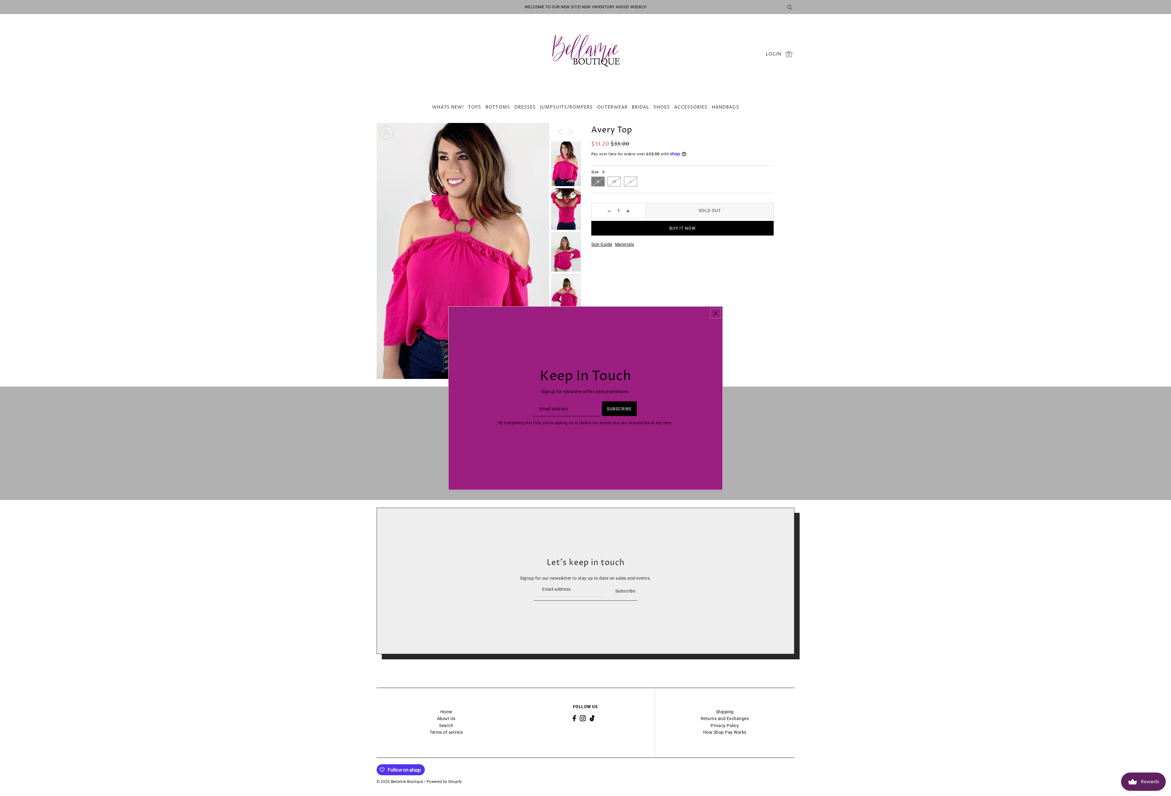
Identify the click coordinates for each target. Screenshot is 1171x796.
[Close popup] (715, 313)
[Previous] (559, 131)
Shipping (725, 711)
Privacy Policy (725, 725)
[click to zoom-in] (386, 132)
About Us (446, 718)
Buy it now (682, 228)
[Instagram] (583, 718)
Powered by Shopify (444, 782)
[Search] (789, 7)
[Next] (570, 131)
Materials (624, 244)
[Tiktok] (592, 718)
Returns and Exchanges (725, 718)
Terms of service (446, 732)
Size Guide (601, 244)
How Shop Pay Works (725, 732)
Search (446, 725)
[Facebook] (574, 718)
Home (446, 711)
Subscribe (625, 591)
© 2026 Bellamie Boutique (400, 782)
